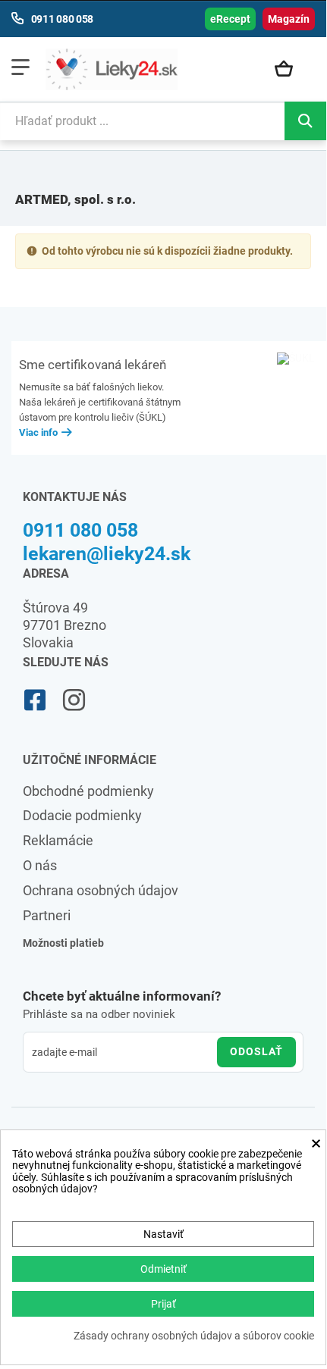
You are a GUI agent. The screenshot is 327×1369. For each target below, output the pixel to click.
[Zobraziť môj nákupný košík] (291, 70)
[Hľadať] (305, 121)
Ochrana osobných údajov (100, 890)
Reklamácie (58, 840)
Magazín (289, 19)
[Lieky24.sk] (112, 69)
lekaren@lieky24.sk (106, 554)
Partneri (47, 915)
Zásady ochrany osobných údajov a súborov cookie (194, 1336)
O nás (40, 865)
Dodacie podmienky (82, 815)
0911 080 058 (80, 530)
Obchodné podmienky (88, 791)
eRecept (230, 19)
